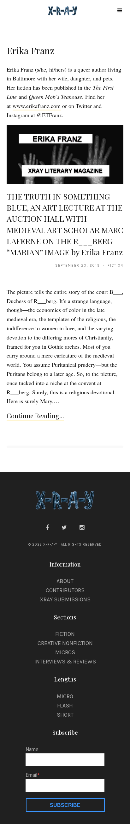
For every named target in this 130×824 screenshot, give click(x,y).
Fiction (65, 634)
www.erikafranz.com (37, 106)
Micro (65, 696)
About (65, 581)
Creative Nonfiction (65, 643)
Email (31, 775)
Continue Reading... (35, 415)
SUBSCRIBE (65, 805)
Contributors (65, 590)
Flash (65, 705)
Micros (65, 652)
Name (32, 749)
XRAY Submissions (65, 599)
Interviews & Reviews (65, 661)
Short (65, 714)
